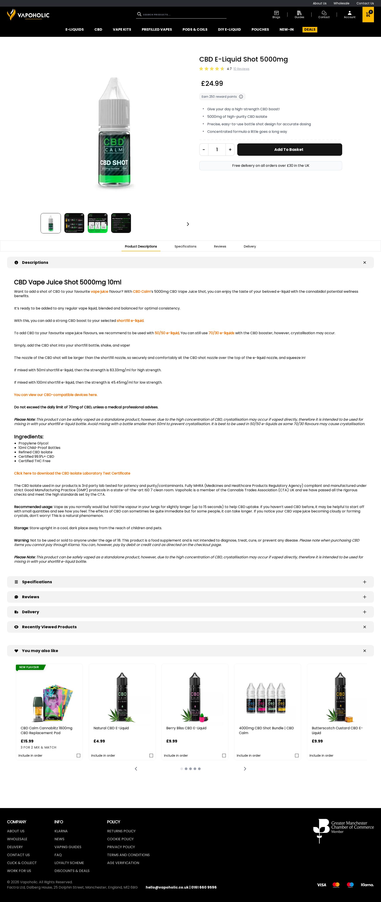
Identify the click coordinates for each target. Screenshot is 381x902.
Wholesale (341, 3)
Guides (299, 17)
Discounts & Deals (72, 870)
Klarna (61, 831)
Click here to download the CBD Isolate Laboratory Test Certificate (72, 473)
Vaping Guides (67, 846)
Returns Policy (121, 831)
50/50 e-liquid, (167, 333)
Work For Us (19, 870)
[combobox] (181, 15)
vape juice (99, 291)
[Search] (140, 14)
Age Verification (123, 862)
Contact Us (365, 3)
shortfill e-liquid (130, 320)
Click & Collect (22, 862)
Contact (324, 17)
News (59, 839)
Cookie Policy (120, 839)
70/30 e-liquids (221, 333)
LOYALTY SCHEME (69, 862)
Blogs (276, 17)
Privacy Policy (121, 846)
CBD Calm (142, 291)
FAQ (58, 854)
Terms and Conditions (128, 854)
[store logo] (28, 14)
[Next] (187, 224)
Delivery (15, 846)
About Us (320, 3)
